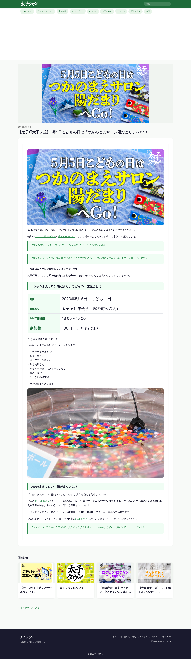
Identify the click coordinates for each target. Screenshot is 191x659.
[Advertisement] (95, 36)
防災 (148, 11)
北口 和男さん (42, 500)
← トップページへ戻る (28, 607)
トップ (115, 636)
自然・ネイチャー (45, 11)
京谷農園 (62, 11)
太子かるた (107, 11)
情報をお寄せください (161, 641)
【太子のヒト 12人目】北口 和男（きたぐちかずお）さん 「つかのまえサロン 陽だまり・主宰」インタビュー (90, 257)
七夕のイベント (66, 236)
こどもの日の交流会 (45, 236)
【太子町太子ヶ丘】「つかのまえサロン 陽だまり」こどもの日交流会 (67, 244)
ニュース (121, 11)
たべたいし (27, 11)
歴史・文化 (135, 11)
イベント (93, 11)
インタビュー (78, 11)
